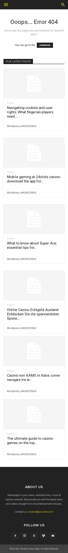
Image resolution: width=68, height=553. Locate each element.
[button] (6, 4)
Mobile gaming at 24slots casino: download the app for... (34, 179)
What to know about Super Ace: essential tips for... (32, 245)
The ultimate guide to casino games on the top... (30, 440)
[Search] (63, 4)
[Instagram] (24, 535)
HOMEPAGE (44, 45)
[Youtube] (52, 535)
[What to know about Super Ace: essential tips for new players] (34, 219)
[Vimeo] (43, 535)
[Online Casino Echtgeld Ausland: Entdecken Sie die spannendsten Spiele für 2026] (34, 286)
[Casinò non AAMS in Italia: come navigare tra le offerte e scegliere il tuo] (34, 351)
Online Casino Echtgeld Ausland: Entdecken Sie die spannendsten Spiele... (33, 314)
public (11, 103)
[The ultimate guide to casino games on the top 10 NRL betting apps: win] (34, 414)
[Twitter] (34, 535)
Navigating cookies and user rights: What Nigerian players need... (30, 112)
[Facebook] (15, 535)
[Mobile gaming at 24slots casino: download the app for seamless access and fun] (34, 153)
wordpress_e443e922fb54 (21, 126)
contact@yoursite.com (40, 511)
